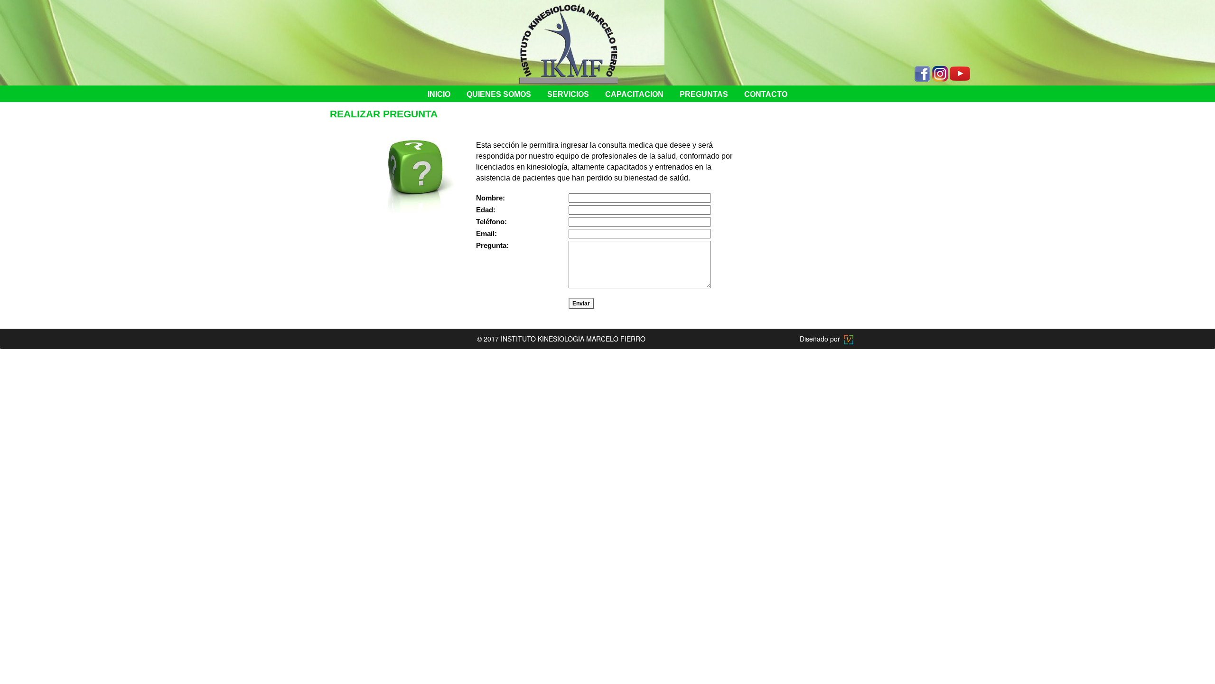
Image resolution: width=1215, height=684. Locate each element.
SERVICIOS (568, 94)
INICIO (439, 94)
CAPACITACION (634, 94)
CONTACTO (765, 94)
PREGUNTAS (704, 94)
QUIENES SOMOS (499, 94)
